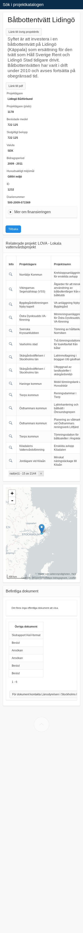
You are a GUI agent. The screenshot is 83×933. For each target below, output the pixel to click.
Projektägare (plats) (19, 106)
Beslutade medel (17, 119)
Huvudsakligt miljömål (20, 171)
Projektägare (15, 93)
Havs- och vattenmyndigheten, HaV (57, 574)
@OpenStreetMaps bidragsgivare (49, 577)
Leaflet (72, 577)
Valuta (11, 145)
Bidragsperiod (15, 158)
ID (8, 184)
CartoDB (25, 577)
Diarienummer (16, 197)
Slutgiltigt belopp (17, 132)
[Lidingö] (41, 528)
